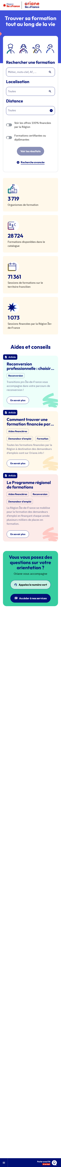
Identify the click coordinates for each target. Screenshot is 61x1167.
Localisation (17, 81)
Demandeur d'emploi (19, 438)
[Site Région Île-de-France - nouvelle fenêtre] (11, 5)
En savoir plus (17, 400)
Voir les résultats (30, 151)
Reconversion (15, 375)
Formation (42, 438)
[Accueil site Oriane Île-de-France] (32, 5)
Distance (14, 101)
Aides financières (17, 431)
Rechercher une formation (30, 62)
